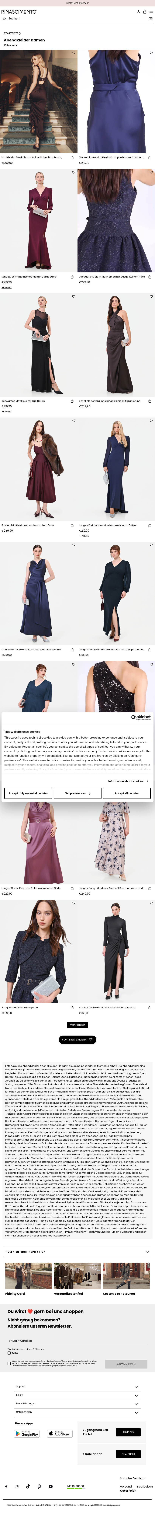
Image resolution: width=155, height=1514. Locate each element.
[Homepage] (38, 12)
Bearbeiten (145, 1486)
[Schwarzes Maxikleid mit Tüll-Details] (39, 345)
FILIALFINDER (128, 1454)
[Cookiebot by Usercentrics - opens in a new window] (134, 718)
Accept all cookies (127, 793)
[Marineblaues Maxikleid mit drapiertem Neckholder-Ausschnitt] (116, 101)
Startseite (11, 33)
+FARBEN (7, 287)
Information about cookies (125, 781)
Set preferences (75, 793)
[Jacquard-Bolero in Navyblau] (39, 951)
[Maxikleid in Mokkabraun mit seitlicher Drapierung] (39, 101)
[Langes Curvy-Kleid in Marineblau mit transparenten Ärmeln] (116, 593)
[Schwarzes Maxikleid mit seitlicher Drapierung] (116, 951)
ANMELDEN (128, 1432)
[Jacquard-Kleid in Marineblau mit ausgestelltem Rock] (116, 221)
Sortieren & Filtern (74, 1039)
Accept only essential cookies (28, 793)
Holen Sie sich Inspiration (26, 1252)
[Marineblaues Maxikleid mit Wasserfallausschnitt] (39, 593)
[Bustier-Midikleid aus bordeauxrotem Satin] (39, 469)
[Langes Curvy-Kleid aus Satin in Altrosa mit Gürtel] (39, 832)
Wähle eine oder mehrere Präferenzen (26, 1349)
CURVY (14, 1353)
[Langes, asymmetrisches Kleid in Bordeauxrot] (39, 221)
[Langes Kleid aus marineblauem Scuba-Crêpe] (116, 469)
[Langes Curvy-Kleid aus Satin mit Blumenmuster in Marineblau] (116, 832)
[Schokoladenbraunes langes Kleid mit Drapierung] (116, 345)
